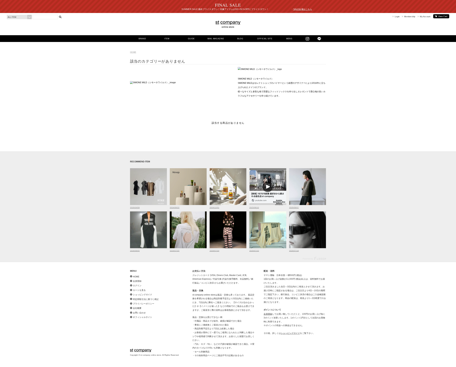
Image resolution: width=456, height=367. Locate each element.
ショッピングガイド (142, 294)
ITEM (166, 39)
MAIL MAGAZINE (216, 39)
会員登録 (137, 281)
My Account (425, 16)
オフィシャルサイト (142, 317)
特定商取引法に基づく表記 (146, 299)
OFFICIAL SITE (264, 39)
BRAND (142, 39)
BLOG (240, 39)
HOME (133, 52)
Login (397, 16)
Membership (409, 16)
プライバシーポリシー (143, 303)
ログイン (137, 285)
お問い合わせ (139, 313)
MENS (289, 39)
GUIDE (191, 39)
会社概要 (137, 308)
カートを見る (441, 16)
